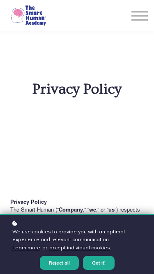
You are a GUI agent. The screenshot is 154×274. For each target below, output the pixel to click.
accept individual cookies (79, 247)
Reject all (59, 263)
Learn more (26, 247)
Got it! (99, 263)
